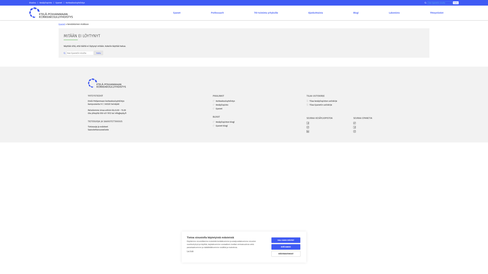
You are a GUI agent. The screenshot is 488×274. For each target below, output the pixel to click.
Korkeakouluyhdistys (75, 3)
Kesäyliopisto (46, 3)
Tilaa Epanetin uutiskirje (320, 105)
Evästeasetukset (285, 254)
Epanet (59, 3)
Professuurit (217, 12)
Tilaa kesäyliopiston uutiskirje (323, 101)
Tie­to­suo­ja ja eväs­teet (98, 126)
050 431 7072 (105, 113)
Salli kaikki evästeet (286, 240)
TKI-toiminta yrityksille (266, 12)
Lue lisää (190, 251)
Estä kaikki (286, 247)
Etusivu (32, 3)
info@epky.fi (120, 113)
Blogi (356, 12)
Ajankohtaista (315, 12)
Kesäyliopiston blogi (225, 122)
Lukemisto (394, 12)
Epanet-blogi (221, 126)
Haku (456, 3)
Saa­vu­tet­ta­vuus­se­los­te (98, 130)
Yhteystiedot (437, 12)
